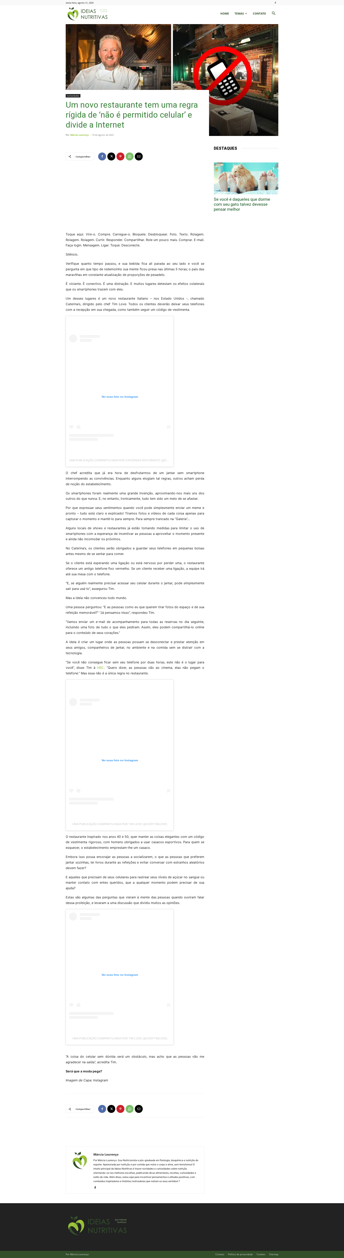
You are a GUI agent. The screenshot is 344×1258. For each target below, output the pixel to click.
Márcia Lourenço (79, 134)
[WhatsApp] (130, 156)
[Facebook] (275, 3)
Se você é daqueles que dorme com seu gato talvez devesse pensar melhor (242, 204)
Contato (259, 13)
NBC (100, 668)
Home (224, 13)
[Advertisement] (135, 196)
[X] (111, 156)
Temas (239, 13)
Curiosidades (73, 95)
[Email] (139, 156)
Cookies (261, 1254)
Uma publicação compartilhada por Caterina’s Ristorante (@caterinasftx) (128, 460)
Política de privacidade (240, 1254)
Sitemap (273, 1254)
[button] (273, 14)
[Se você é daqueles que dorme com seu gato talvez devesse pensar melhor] (246, 178)
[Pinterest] (120, 156)
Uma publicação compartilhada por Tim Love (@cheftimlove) (119, 824)
